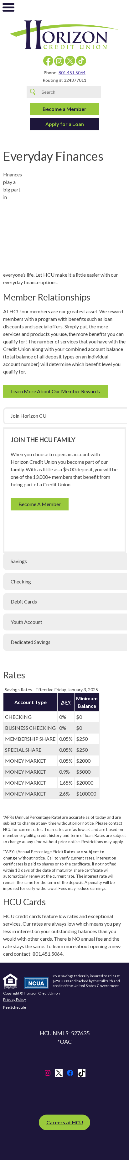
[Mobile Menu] (8, 8)
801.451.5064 (72, 72)
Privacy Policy (14, 999)
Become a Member (64, 109)
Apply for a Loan (64, 124)
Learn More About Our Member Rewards (55, 391)
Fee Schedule (14, 1007)
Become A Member (39, 504)
